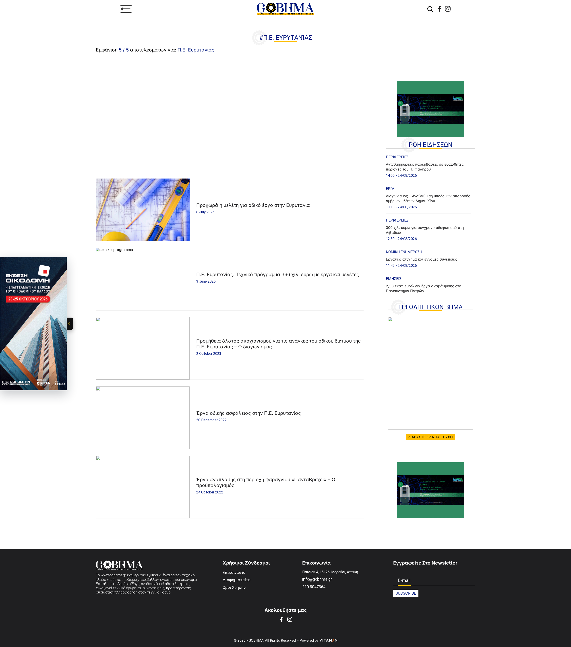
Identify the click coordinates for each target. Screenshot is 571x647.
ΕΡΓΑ (390, 189)
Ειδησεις (393, 279)
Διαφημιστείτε (236, 579)
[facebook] (439, 9)
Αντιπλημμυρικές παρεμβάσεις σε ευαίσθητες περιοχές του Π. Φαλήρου (425, 166)
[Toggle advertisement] (70, 324)
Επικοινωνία (234, 572)
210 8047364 (313, 586)
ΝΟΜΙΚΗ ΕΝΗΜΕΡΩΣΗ (404, 252)
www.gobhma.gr (113, 575)
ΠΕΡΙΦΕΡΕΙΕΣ (397, 157)
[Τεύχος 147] (430, 373)
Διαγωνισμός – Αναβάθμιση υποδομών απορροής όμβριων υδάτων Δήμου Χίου (428, 198)
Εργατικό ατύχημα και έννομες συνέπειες (421, 259)
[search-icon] (430, 8)
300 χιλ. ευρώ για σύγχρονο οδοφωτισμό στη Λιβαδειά (425, 230)
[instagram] (448, 9)
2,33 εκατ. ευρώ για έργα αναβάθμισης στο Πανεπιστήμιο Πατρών (423, 288)
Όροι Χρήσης (234, 587)
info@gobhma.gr (317, 579)
